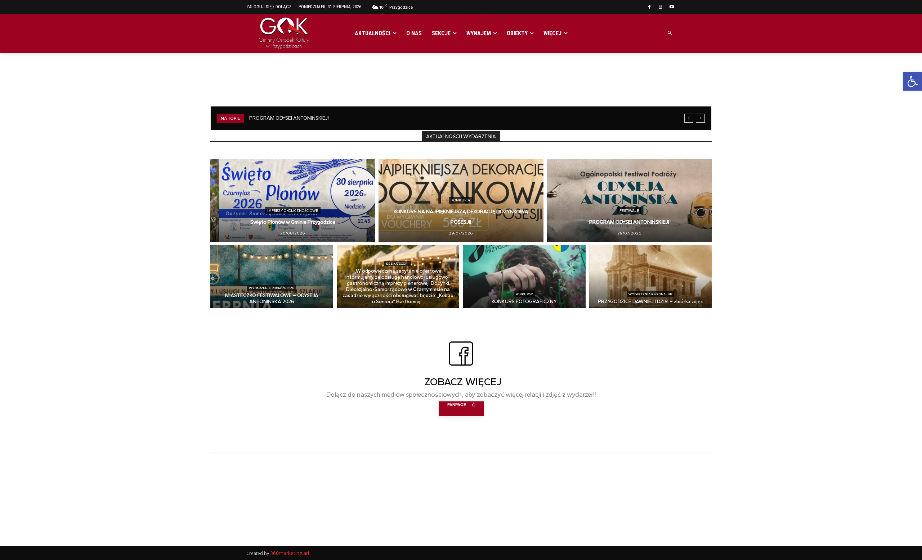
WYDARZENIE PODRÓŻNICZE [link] (271, 288)
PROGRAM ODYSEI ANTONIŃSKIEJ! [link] (289, 118)
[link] (912, 81)
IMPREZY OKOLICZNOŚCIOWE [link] (292, 210)
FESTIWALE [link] (629, 210)
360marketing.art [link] (290, 553)
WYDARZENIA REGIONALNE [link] (650, 294)
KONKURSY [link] (461, 200)
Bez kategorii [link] (397, 263)
